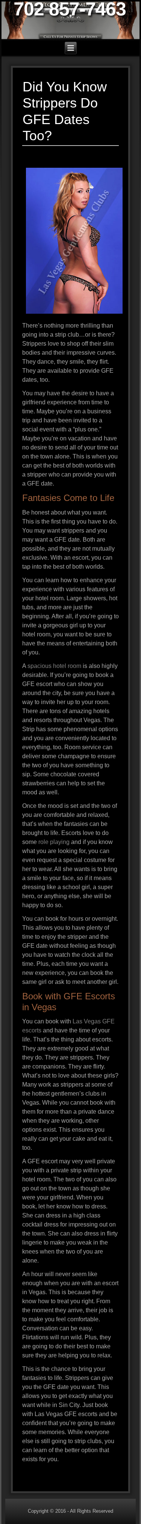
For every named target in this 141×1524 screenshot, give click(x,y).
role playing (54, 842)
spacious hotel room (54, 666)
